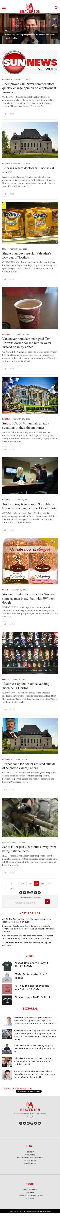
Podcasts (30, 1198)
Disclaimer (30, 1155)
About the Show (30, 1189)
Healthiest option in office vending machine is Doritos (25, 685)
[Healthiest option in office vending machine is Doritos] (30, 653)
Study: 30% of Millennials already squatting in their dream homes (25, 425)
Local (4, 249)
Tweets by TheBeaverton (17, 1088)
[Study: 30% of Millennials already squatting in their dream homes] (30, 395)
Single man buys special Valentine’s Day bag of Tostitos (26, 255)
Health (5, 590)
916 (23, 884)
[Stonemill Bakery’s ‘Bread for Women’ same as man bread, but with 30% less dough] (30, 561)
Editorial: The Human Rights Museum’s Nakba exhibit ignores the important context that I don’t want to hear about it (35, 1020)
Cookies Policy (30, 1161)
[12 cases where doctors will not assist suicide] (30, 140)
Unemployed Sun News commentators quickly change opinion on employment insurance (29, 87)
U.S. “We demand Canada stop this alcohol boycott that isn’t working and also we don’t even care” (27, 937)
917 (30, 884)
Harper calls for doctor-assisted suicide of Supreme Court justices (29, 765)
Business (10, 31)
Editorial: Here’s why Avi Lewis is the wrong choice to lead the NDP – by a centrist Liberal (32, 1061)
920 (50, 884)
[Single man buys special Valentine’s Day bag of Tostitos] (30, 223)
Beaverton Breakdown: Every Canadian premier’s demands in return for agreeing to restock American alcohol (28, 929)
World (5, 842)
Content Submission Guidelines (30, 1195)
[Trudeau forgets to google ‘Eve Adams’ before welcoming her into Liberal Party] (30, 475)
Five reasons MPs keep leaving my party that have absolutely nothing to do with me (34, 1048)
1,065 (12, 889)
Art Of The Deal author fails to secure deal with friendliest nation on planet (26, 920)
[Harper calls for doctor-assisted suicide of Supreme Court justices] (30, 736)
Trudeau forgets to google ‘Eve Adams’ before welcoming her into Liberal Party (29, 506)
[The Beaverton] (30, 8)
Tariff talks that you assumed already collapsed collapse (26, 944)
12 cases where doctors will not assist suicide (28, 170)
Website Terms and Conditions (30, 1158)
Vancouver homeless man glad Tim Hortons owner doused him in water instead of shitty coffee (26, 342)
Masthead (30, 1192)
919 (42, 884)
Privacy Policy (30, 1164)
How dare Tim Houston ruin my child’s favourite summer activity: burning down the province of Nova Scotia (34, 1074)
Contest (30, 1152)
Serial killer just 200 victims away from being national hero (29, 848)
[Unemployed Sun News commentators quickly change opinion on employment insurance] (30, 62)
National (6, 79)
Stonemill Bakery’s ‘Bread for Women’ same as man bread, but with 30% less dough (29, 598)
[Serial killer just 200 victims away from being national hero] (30, 817)
